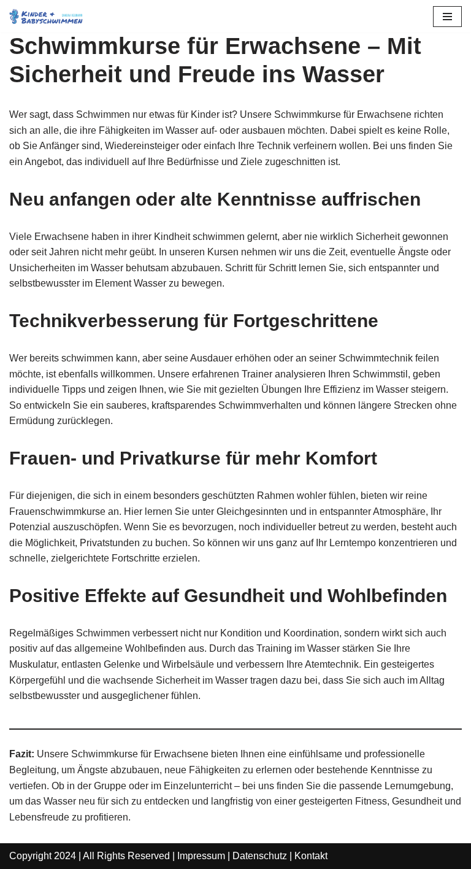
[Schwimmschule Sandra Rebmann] (46, 16)
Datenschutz (259, 856)
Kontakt (310, 856)
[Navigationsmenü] (447, 16)
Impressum (201, 856)
